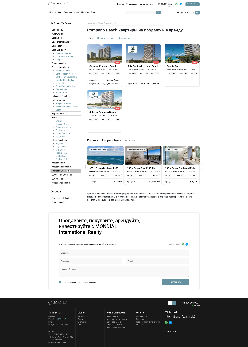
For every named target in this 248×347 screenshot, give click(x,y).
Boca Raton (58, 46)
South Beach (61, 156)
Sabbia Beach (174, 66)
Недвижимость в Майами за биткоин (148, 323)
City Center (61, 146)
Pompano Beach (60, 171)
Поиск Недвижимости (116, 327)
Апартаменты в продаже (117, 319)
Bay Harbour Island (61, 198)
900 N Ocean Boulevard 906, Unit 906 (108, 168)
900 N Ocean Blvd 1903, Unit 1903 (144, 168)
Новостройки (55, 12)
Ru (197, 12)
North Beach (61, 153)
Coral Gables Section (65, 56)
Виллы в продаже (114, 325)
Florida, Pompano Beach (107, 23)
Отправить (176, 282)
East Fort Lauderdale (65, 80)
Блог (152, 4)
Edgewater (60, 130)
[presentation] (86, 166)
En (194, 12)
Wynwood (60, 136)
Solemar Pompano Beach (102, 112)
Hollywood (58, 100)
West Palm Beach (61, 183)
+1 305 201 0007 (59, 319)
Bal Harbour (58, 38)
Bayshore (60, 143)
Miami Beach (59, 140)
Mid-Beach (60, 150)
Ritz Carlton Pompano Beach (143, 66)
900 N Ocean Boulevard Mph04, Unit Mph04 (187, 168)
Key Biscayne (59, 113)
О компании (131, 4)
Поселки (85, 12)
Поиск (94, 12)
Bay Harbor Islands (61, 42)
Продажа (105, 38)
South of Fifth (62, 159)
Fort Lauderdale (60, 67)
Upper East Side (63, 133)
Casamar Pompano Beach (103, 66)
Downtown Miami (63, 127)
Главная (120, 4)
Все (91, 38)
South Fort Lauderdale (66, 86)
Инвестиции (141, 319)
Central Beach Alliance (66, 74)
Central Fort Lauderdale (66, 77)
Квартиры (67, 12)
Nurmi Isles (61, 83)
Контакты (143, 4)
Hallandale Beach (61, 96)
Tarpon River (61, 89)
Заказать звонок (192, 4)
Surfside (57, 179)
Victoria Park (61, 92)
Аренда (126, 38)
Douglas (59, 59)
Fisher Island (59, 63)
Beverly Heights (63, 71)
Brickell (59, 121)
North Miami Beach (61, 167)
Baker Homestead (64, 53)
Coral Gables (59, 50)
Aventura (57, 34)
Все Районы (57, 30)
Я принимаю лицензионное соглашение (79, 282)
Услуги (80, 319)
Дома (76, 12)
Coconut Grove (62, 124)
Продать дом (141, 316)
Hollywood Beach (63, 103)
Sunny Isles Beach (62, 175)
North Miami (58, 163)
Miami (56, 117)
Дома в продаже (114, 322)
